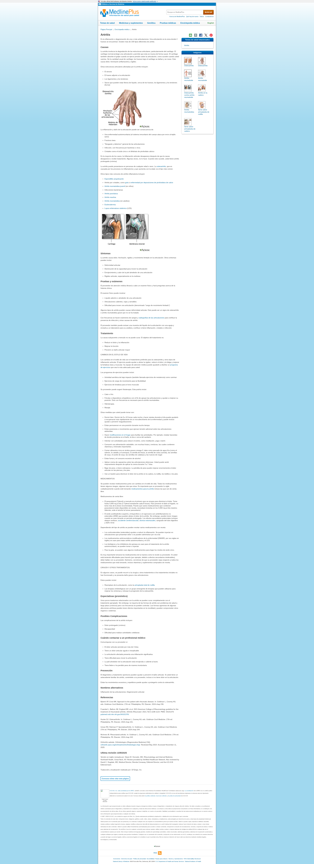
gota (127, 182)
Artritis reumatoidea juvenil (115, 186)
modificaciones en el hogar (120, 435)
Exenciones (116, 858)
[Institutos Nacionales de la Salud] (100, 4)
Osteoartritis (189, 66)
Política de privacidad (139, 858)
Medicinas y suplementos (131, 23)
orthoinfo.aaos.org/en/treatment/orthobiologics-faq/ (120, 745)
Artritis (186, 45)
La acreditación (189, 790)
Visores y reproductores (175, 858)
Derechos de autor (126, 858)
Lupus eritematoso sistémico (116, 208)
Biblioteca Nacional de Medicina (113, 4)
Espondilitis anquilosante (114, 179)
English (211, 23)
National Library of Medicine (121, 861)
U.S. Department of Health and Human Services (170, 861)
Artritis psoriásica (111, 194)
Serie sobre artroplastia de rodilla (203, 112)
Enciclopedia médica (190, 23)
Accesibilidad (150, 858)
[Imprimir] (195, 35)
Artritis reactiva (110, 197)
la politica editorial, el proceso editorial (155, 795)
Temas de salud (107, 23)
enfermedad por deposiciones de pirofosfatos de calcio (152, 182)
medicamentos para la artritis (142, 489)
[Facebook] (200, 35)
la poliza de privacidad (174, 795)
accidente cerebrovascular (128, 520)
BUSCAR (208, 12)
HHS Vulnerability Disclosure (192, 858)
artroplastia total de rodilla (145, 585)
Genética (151, 23)
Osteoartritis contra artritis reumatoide (189, 95)
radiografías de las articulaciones (151, 318)
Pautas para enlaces (161, 858)
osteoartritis (161, 166)
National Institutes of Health (193, 861)
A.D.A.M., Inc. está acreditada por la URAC (122, 790)
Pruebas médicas (168, 23)
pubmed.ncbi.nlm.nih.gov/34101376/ (115, 714)
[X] (206, 35)
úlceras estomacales (147, 520)
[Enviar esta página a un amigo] (190, 35)
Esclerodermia (110, 205)
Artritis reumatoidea (112, 201)
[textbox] (185, 12)
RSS (155, 853)
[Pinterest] (211, 35)
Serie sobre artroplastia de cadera (189, 129)
